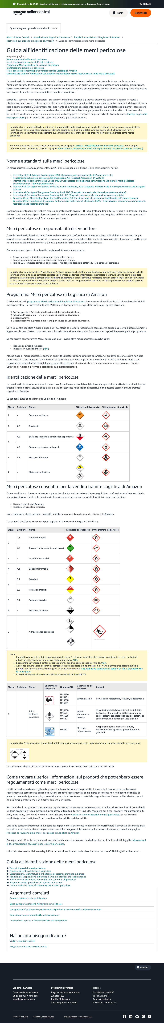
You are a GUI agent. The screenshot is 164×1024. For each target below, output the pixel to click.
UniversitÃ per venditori (104, 1002)
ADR (46, 348)
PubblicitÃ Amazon (60, 999)
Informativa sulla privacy (43, 1017)
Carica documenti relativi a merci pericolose (95, 814)
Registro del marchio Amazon (65, 992)
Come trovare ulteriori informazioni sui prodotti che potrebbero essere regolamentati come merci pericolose (61, 73)
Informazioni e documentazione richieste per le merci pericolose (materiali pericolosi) (100, 148)
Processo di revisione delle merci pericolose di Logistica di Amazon (43, 832)
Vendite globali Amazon (24, 999)
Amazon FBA (57, 995)
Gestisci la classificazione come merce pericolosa (100, 145)
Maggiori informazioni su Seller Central (28, 946)
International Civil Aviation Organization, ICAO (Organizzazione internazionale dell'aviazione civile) (63, 175)
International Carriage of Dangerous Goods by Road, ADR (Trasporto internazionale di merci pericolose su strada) (69, 192)
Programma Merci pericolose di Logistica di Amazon (33, 65)
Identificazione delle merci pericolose (25, 67)
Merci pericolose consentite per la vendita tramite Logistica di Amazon (42, 70)
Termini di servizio (20, 1017)
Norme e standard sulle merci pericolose (27, 59)
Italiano (144, 967)
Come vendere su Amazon (25, 992)
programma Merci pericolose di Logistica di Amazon (55, 301)
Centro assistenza (102, 999)
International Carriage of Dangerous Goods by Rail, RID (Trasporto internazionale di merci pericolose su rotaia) (68, 195)
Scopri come (103, 4)
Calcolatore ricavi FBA (103, 992)
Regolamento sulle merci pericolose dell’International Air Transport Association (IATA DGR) (58, 177)
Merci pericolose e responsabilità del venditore (30, 62)
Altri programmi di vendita (64, 1002)
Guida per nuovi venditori (25, 995)
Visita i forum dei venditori (22, 941)
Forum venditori (101, 995)
